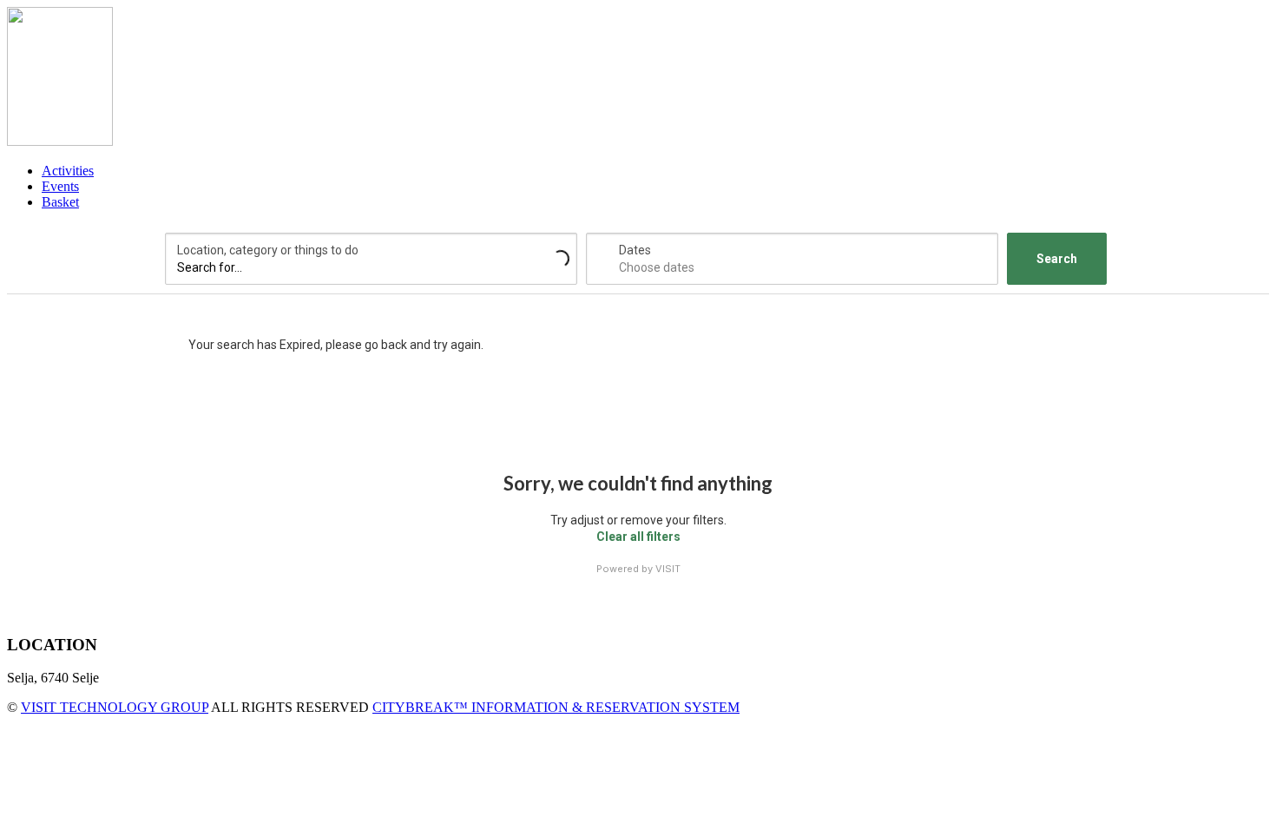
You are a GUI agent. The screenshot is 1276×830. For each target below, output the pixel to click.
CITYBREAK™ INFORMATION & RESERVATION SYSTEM (556, 707)
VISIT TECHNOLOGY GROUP (114, 707)
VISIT (668, 569)
